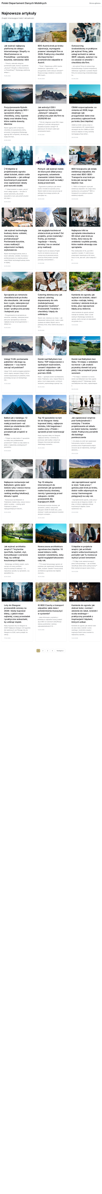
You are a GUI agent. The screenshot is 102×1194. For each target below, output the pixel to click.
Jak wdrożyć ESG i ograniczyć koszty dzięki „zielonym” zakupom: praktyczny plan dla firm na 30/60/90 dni (51, 113)
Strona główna (94, 3)
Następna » (60, 650)
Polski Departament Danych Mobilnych (24, 3)
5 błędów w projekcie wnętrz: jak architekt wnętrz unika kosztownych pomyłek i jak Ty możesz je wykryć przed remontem (84, 552)
